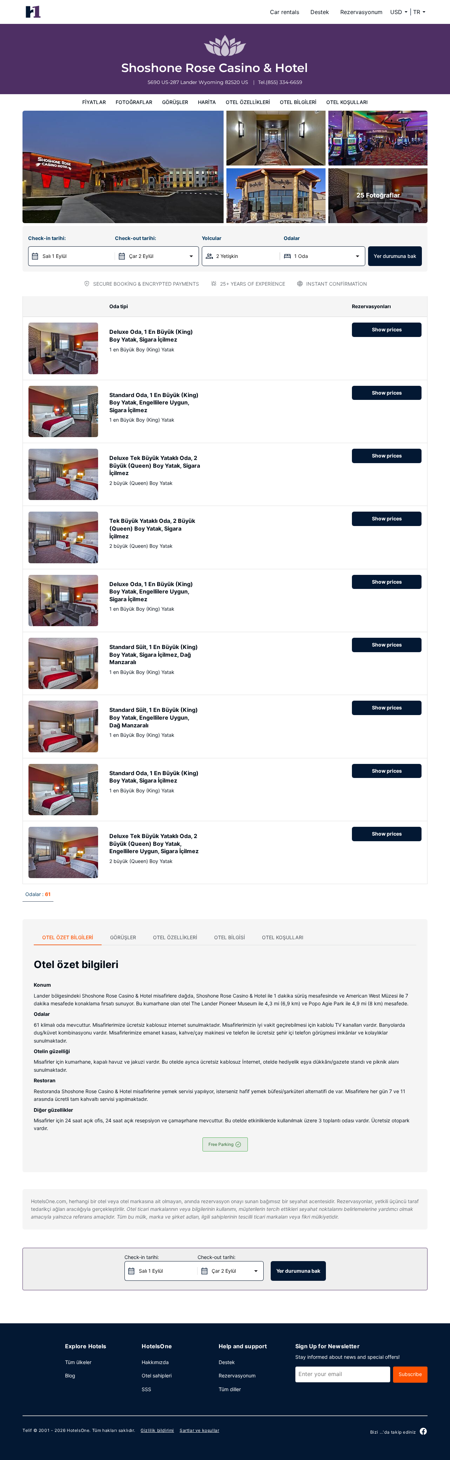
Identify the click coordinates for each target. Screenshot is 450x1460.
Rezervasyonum (361, 11)
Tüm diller (230, 1389)
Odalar (292, 238)
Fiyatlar (94, 102)
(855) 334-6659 (284, 82)
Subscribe (410, 1374)
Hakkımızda (155, 1362)
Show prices (387, 329)
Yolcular (211, 238)
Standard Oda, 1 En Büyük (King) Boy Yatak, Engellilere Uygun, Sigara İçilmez (154, 402)
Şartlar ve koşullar (199, 1430)
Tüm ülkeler (78, 1362)
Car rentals (284, 11)
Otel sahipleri (157, 1375)
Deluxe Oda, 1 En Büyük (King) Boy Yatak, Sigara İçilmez (151, 335)
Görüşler (175, 102)
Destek (319, 11)
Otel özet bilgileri (67, 937)
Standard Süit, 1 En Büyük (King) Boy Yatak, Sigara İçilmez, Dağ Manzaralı (153, 654)
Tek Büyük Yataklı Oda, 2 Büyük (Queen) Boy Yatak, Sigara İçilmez (152, 528)
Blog (70, 1375)
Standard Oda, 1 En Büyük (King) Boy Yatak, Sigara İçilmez (154, 777)
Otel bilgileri (298, 102)
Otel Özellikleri (248, 102)
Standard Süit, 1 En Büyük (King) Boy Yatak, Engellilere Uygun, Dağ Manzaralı (153, 717)
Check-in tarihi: (47, 238)
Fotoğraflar (134, 102)
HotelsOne (78, 1430)
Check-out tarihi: (135, 238)
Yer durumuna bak (395, 256)
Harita (207, 102)
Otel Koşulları (347, 102)
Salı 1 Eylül (54, 256)
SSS (146, 1389)
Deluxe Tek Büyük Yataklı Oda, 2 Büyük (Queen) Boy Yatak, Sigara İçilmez (154, 465)
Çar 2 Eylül (141, 256)
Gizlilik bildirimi (157, 1430)
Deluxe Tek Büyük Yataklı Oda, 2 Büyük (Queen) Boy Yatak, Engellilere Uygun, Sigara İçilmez (154, 843)
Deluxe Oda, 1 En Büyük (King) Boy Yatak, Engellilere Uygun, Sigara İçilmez (151, 591)
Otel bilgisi (229, 937)
